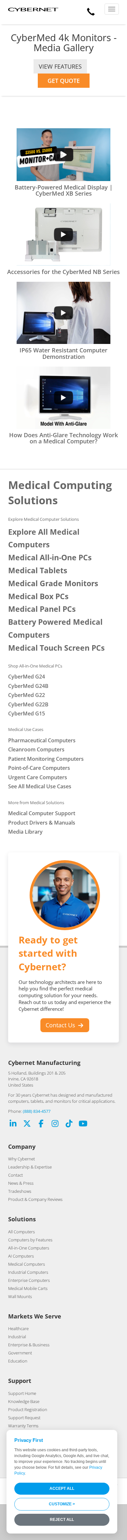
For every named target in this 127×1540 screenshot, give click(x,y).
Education (17, 1361)
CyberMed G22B (28, 704)
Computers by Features (30, 1240)
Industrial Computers (28, 1272)
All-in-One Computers (28, 1248)
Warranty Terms (23, 1426)
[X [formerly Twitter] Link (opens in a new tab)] (27, 1124)
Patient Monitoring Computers (46, 758)
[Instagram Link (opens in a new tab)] (55, 1124)
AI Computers (21, 1256)
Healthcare (18, 1328)
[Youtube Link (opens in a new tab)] (83, 1124)
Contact (15, 1175)
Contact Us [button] (61, 1025)
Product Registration (27, 1409)
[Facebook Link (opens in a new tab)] (41, 1124)
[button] (91, 10)
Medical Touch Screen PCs (56, 648)
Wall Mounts (20, 1296)
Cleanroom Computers (36, 749)
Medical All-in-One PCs (50, 558)
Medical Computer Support (41, 813)
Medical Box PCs (38, 596)
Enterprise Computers (29, 1280)
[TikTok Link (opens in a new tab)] (69, 1124)
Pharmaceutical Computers (42, 740)
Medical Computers (26, 1264)
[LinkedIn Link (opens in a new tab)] (13, 1124)
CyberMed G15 (26, 713)
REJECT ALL (62, 1519)
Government (20, 1353)
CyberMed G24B (28, 686)
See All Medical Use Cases (39, 786)
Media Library (25, 831)
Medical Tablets (37, 570)
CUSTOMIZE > (62, 1504)
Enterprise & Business (28, 1345)
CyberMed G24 (26, 676)
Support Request (24, 1417)
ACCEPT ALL (61, 1488)
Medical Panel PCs (42, 609)
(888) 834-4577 (36, 1111)
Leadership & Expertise (30, 1167)
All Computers (21, 1232)
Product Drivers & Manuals (41, 822)
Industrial (17, 1337)
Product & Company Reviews (35, 1199)
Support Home (22, 1393)
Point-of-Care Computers (39, 767)
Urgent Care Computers (37, 777)
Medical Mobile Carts (28, 1288)
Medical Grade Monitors (53, 583)
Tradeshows (19, 1191)
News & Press (21, 1183)
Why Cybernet (21, 1159)
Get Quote (64, 81)
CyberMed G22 (26, 695)
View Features (60, 66)
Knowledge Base (23, 1401)
